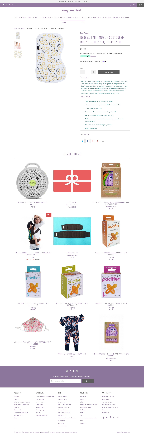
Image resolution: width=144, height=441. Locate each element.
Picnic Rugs (105, 412)
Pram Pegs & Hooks (108, 396)
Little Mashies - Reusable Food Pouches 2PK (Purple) (111, 332)
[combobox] (73, 22)
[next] (75, 58)
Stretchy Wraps (40, 410)
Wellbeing (106, 18)
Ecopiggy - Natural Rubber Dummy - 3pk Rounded (111, 231)
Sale (16, 18)
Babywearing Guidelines (21, 412)
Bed (56, 18)
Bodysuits (83, 410)
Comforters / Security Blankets (67, 418)
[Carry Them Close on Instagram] (12, 5)
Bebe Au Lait (84, 33)
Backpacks (105, 399)
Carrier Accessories (41, 415)
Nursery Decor (62, 426)
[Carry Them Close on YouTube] (6, 5)
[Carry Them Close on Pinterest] (9, 5)
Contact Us (125, 18)
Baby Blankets (62, 415)
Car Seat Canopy (107, 402)
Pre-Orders (17, 407)
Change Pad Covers (63, 410)
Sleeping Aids (62, 402)
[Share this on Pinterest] (93, 141)
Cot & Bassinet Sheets (64, 404)
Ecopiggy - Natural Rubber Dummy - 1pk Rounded (111, 281)
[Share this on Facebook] (87, 141)
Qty (81, 68)
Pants (81, 412)
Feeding (69, 18)
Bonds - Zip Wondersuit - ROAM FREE (72, 332)
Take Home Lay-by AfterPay (22, 402)
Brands (115, 18)
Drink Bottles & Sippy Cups (110, 407)
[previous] (28, 58)
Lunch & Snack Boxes (108, 404)
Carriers (22, 18)
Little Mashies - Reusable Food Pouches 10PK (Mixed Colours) (111, 180)
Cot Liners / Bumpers (64, 412)
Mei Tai (38, 412)
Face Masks (83, 396)
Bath (62, 18)
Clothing (96, 18)
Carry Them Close (23, 432)
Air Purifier (61, 423)
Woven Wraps (40, 407)
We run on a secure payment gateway (66, 432)
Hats (81, 420)
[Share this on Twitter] (82, 141)
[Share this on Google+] (98, 141)
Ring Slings (39, 404)
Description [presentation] (85, 78)
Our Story (16, 396)
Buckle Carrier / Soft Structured (45, 396)
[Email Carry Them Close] (15, 5)
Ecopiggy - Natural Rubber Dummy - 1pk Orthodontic (72, 281)
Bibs (81, 402)
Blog (15, 418)
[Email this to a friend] (103, 141)
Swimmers (83, 423)
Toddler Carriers (40, 402)
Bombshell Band (72, 231)
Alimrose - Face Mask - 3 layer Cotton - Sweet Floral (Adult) (32, 326)
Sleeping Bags (47, 18)
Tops (81, 415)
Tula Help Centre (18, 415)
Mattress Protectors (63, 407)
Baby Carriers (40, 399)
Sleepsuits (83, 399)
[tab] (84, 77)
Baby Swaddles (33, 18)
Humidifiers (61, 420)
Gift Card (72, 180)
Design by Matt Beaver (123, 432)
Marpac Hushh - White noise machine (32, 180)
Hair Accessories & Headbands (89, 404)
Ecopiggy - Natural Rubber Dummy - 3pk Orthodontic (32, 281)
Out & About (86, 18)
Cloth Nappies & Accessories (88, 418)
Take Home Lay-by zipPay (21, 404)
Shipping (16, 399)
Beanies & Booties (85, 407)
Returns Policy (18, 410)
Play (77, 18)
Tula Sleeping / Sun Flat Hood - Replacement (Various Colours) (32, 231)
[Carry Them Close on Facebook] (3, 5)
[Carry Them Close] (72, 11)
